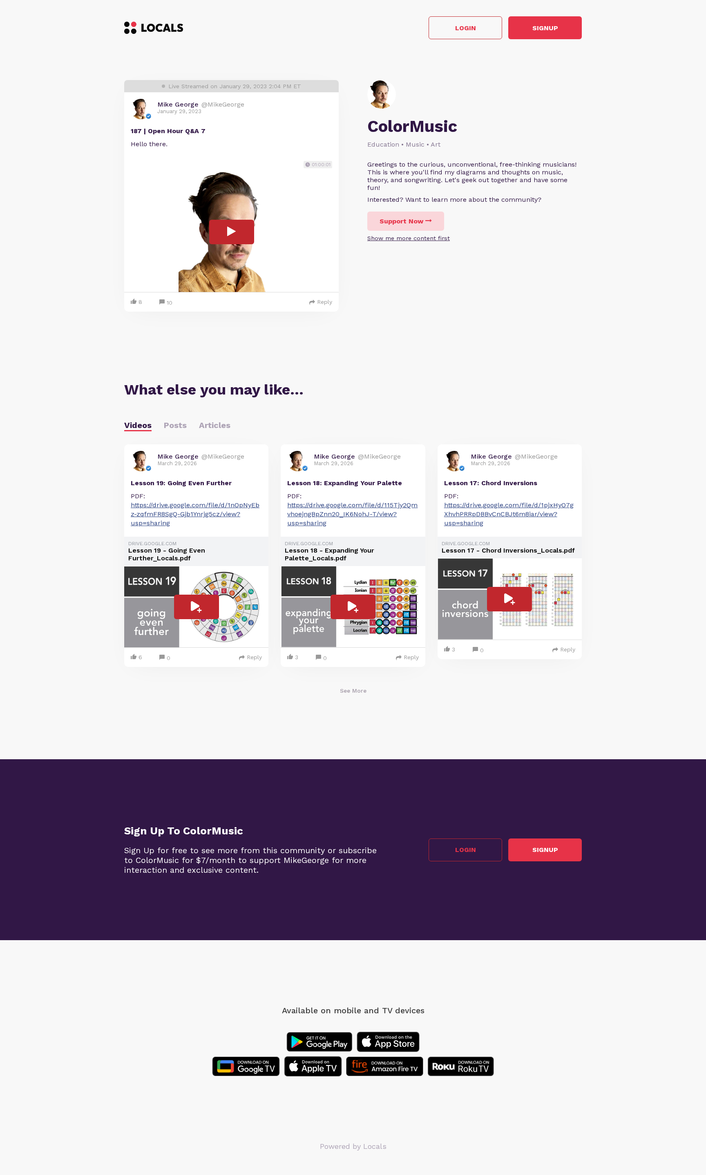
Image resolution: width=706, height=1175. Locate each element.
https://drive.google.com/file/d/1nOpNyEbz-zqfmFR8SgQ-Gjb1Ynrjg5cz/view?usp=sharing (195, 514)
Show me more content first (408, 238)
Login (465, 28)
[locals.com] (153, 28)
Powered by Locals (353, 1146)
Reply (324, 302)
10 (169, 302)
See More (353, 690)
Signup (545, 28)
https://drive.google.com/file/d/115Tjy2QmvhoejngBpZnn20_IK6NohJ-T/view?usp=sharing (352, 514)
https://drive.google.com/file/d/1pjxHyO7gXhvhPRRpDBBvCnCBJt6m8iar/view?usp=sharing (509, 514)
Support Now (401, 221)
